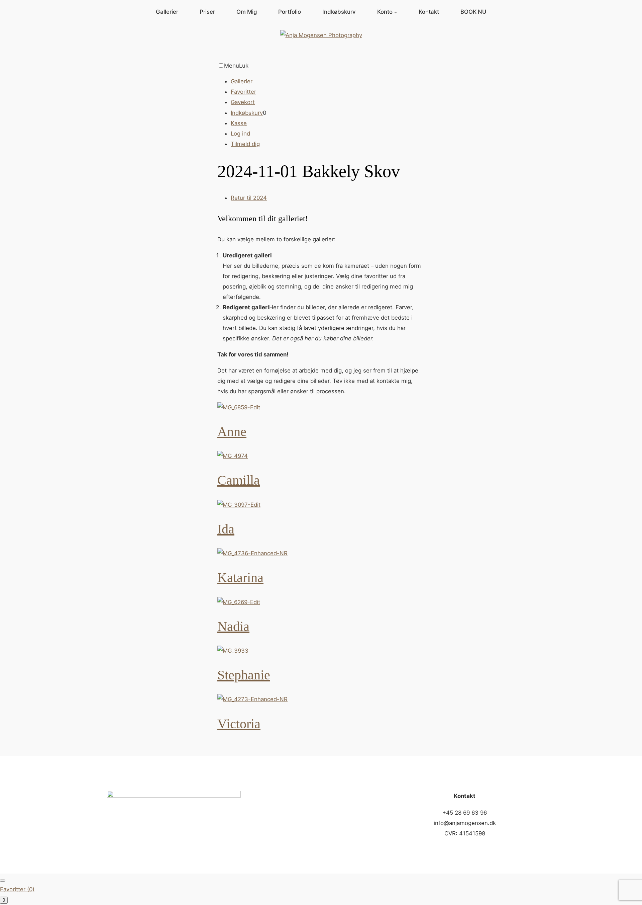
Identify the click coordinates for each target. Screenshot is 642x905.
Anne (231, 431)
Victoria (238, 723)
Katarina (240, 577)
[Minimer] (2, 881)
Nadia (233, 626)
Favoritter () (17, 889)
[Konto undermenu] (395, 11)
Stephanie (243, 674)
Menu (231, 65)
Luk (243, 65)
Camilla (238, 480)
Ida (225, 529)
